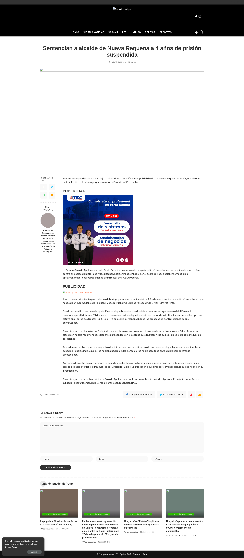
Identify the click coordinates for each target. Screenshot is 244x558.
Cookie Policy (11, 547)
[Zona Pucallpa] (122, 16)
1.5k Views (131, 62)
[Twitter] (235, 2)
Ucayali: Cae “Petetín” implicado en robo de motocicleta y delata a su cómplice (141, 524)
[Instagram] (238, 2)
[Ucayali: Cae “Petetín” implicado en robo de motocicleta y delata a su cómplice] (143, 503)
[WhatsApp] (43, 195)
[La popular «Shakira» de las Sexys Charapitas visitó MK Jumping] (59, 503)
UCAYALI (46, 514)
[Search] (201, 32)
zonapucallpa (48, 529)
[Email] (52, 195)
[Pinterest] (191, 394)
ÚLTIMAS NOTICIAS (59, 514)
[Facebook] (231, 2)
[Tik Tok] (240, 2)
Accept (34, 552)
